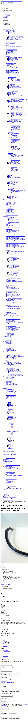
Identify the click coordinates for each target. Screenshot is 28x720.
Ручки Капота (14, 171)
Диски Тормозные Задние (11, 328)
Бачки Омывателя (12, 77)
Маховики (8, 54)
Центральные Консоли (16, 118)
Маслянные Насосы (10, 53)
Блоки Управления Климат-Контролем (14, 238)
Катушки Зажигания (10, 287)
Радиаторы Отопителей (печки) (13, 369)
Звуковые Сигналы (10, 285)
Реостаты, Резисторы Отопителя (13, 308)
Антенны (8, 223)
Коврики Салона (12, 85)
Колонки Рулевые (10, 354)
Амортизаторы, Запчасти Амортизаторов (15, 475)
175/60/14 (10, 441)
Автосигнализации (10, 217)
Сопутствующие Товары (8, 451)
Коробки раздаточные (10, 204)
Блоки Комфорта (9, 225)
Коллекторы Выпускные (11, 49)
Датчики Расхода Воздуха (14, 270)
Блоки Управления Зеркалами (12, 237)
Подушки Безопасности (16, 79)
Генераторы (8, 248)
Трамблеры (8, 312)
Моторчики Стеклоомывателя (12, 295)
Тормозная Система (7, 324)
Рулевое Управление (7, 351)
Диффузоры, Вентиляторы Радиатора (14, 281)
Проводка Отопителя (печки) (14, 306)
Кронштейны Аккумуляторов (14, 220)
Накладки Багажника (15, 158)
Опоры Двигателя (10, 61)
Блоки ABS (8, 224)
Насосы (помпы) (9, 367)
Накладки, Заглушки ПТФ (14, 181)
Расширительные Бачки (11, 321)
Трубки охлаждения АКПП (12, 215)
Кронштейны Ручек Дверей (17, 98)
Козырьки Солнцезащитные (14, 87)
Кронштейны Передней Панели (18, 109)
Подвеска (5, 398)
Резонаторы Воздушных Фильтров (16, 37)
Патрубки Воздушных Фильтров (15, 36)
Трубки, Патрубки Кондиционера (15, 375)
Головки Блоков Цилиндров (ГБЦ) (13, 39)
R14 (12, 424)
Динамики (8, 279)
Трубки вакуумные (10, 71)
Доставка (5, 13)
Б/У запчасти (6, 650)
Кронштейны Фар (10, 389)
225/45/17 (10, 448)
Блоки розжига (9, 229)
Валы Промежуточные (11, 202)
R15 (12, 425)
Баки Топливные (9, 343)
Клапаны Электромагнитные (12, 288)
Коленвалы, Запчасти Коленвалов (13, 46)
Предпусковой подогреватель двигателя (12, 28)
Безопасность (11, 78)
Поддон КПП (9, 211)
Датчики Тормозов (12, 273)
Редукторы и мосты (10, 212)
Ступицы (10, 409)
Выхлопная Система (7, 336)
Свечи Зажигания (10, 309)
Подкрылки (11, 183)
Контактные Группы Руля (11, 292)
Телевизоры (11, 196)
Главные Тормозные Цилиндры (13, 327)
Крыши (10, 175)
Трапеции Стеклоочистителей (15, 298)
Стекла (9, 195)
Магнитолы (8, 293)
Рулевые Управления (7, 461)
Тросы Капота (9, 381)
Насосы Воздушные (10, 300)
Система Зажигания (10, 484)
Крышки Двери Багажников (17, 157)
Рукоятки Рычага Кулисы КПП (15, 95)
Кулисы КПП (9, 210)
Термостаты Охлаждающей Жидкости (14, 322)
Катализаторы (9, 340)
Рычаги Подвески (12, 405)
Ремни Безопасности (15, 80)
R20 (12, 430)
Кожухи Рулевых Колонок (14, 86)
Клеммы (7, 480)
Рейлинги (10, 187)
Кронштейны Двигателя (11, 50)
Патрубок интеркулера (11, 63)
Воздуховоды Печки (10, 364)
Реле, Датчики (9, 482)
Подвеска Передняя (10, 411)
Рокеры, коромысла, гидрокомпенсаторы (15, 68)
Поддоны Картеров (10, 64)
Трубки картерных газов (13, 38)
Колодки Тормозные (10, 469)
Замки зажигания (12, 486)
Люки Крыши (11, 178)
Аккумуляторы (9, 218)
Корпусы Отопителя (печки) (12, 365)
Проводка (8, 305)
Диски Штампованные (13, 431)
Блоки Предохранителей (11, 226)
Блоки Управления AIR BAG (12, 230)
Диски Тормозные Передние (12, 329)
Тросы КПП (8, 382)
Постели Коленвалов (10, 66)
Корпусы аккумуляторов (13, 219)
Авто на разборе (6, 15)
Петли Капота (14, 170)
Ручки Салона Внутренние (14, 100)
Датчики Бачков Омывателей (14, 254)
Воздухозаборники (12, 33)
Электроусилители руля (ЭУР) (12, 362)
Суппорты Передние (10, 334)
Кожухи (7, 45)
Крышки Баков (11, 176)
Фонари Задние (9, 397)
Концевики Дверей (15, 137)
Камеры (7, 286)
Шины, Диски (6, 420)
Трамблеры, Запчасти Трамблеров (13, 488)
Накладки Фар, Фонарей (13, 179)
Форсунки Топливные (11, 350)
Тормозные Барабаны (10, 335)
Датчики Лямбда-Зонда (13, 266)
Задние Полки (11, 84)
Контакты (5, 17)
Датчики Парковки (12, 267)
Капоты (12, 168)
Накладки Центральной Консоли (18, 116)
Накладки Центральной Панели (18, 111)
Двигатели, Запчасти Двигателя (10, 29)
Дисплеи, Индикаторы (11, 280)
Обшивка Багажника (15, 160)
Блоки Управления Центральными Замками (15, 247)
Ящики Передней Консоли (17, 119)
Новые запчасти (6, 651)
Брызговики (13, 184)
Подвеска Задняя (9, 399)
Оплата (4, 11)
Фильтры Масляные (10, 473)
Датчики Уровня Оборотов (14, 275)
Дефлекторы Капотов (16, 165)
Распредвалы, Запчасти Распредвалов (14, 67)
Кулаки (10, 403)
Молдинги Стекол (15, 141)
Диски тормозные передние (12, 468)
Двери (12, 134)
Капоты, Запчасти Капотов (14, 163)
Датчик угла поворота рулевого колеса (16, 251)
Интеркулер (8, 44)
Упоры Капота (14, 172)
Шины (7, 436)
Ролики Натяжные (12, 60)
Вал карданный (9, 201)
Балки (9, 402)
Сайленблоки (9, 476)
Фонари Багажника (10, 396)
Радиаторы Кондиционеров (14, 374)
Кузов (4, 74)
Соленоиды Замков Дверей (20, 136)
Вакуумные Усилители (11, 326)
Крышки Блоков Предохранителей (16, 227)
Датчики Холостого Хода (14, 278)
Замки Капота (14, 167)
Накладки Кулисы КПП (16, 115)
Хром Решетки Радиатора (16, 192)
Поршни (8, 65)
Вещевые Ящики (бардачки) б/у (15, 81)
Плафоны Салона (9, 390)
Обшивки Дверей (12, 93)
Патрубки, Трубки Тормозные (12, 330)
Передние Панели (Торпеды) (17, 112)
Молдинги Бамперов (15, 126)
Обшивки (10, 92)
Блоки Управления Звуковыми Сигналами (15, 236)
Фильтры (5, 470)
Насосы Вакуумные (12, 58)
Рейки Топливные (10, 347)
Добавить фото (19, 702)
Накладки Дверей (15, 142)
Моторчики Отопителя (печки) (13, 294)
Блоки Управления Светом (12, 244)
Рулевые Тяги (9, 361)
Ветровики (10, 132)
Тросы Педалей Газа (10, 383)
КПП (7, 205)
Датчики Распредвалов (13, 268)
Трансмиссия (6, 199)
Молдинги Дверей (15, 140)
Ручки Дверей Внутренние (14, 96)
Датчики (8, 250)
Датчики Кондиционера (13, 265)
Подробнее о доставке (5, 584)
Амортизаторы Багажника (17, 155)
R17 (12, 427)
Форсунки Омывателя (11, 313)
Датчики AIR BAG (12, 253)
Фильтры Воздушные (10, 472)
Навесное (8, 56)
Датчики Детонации (12, 259)
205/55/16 (10, 445)
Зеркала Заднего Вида (13, 162)
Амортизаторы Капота (16, 164)
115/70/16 (10, 437)
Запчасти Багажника (12, 154)
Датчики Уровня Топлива (14, 277)
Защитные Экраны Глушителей (13, 338)
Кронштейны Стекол (15, 139)
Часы (7, 314)
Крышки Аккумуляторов (13, 222)
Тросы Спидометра (10, 385)
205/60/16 (10, 446)
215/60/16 (10, 447)
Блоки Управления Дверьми (12, 233)
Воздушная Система (10, 31)
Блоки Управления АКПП (11, 231)
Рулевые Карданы (10, 357)
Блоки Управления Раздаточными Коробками (16, 243)
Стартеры (8, 310)
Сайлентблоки (11, 406)
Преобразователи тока (11, 303)
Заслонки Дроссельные (11, 42)
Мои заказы (5, 656)
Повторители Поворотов (11, 391)
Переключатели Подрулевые (12, 302)
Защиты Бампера (14, 123)
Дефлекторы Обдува (12, 82)
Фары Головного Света (11, 395)
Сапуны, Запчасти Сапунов (12, 70)
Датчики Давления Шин (13, 258)
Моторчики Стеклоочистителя (12, 296)
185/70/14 (10, 443)
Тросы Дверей (9, 379)
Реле (7, 307)
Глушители (8, 337)
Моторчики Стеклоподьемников (18, 150)
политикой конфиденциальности (8, 682)
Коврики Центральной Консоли (18, 114)
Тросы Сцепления (10, 386)
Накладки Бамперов (15, 127)
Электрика (5, 216)
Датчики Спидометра (13, 271)
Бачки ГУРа (8, 353)
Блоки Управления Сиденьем (12, 245)
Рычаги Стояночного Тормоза (15, 101)
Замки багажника (15, 156)
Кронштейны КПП (10, 209)
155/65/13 (10, 439)
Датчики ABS (11, 252)
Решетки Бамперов (15, 128)
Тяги (9, 410)
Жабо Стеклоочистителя (13, 151)
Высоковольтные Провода (11, 479)
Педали (7, 301)
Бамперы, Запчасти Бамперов (14, 121)
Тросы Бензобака (9, 378)
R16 (12, 426)
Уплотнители (11, 103)
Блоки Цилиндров (10, 30)
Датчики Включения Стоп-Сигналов (16, 255)
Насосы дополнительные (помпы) (13, 317)
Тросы (4, 376)
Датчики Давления (12, 257)
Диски (7, 421)
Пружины (10, 404)
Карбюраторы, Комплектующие (13, 465)
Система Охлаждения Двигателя (10, 315)
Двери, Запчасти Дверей (13, 133)
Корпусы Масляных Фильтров (15, 57)
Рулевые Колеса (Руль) (11, 358)
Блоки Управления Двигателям (13, 234)
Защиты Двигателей (10, 43)
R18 (12, 428)
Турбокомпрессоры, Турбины (12, 72)
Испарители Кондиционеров (14, 371)
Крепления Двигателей (11, 455)
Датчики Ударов (12, 274)
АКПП (9, 206)
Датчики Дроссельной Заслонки (15, 262)
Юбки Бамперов (14, 130)
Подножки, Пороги (12, 185)
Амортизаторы (11, 400)
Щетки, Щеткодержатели (14, 197)
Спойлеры (10, 194)
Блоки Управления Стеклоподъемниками (15, 246)
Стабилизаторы (11, 407)
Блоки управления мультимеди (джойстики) (15, 239)
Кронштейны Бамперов (16, 125)
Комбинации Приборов (11, 291)
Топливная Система (7, 341)
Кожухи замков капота (16, 169)
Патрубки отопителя (10, 368)
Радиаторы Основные (10, 320)
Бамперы (13, 122)
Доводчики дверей (10, 282)
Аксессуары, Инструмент (8, 491)
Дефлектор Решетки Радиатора (18, 190)
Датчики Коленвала (12, 264)
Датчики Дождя (11, 260)
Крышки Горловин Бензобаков (12, 345)
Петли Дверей (14, 146)
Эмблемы (10, 198)
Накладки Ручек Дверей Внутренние (19, 99)
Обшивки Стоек (14, 91)
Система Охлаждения (10, 458)
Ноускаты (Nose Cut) (13, 182)
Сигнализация (9, 483)
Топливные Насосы (10, 348)
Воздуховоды (11, 32)
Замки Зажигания (10, 284)
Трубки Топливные (10, 349)
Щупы (7, 73)
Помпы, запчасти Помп (13, 59)
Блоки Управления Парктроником (13, 240)
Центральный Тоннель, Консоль (15, 113)
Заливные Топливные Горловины (13, 344)
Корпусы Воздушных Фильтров (15, 35)
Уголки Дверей (17, 143)
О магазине (5, 16)
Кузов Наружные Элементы (12, 120)
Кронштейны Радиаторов (11, 316)
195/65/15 (10, 444)
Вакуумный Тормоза (10, 467)
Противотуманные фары (11, 490)
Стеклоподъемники (15, 148)
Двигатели (8, 40)
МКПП (10, 208)
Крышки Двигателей (10, 51)
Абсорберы (8, 342)
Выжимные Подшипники (11, 203)
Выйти (4, 657)
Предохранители (9, 481)
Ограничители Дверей (16, 144)
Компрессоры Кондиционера (14, 372)
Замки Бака (10, 153)
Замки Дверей (14, 135)
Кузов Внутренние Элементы (12, 75)
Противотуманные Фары (11, 392)
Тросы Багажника (10, 377)
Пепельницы (11, 94)
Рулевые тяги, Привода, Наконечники (14, 462)
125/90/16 (10, 438)
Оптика (5, 388)
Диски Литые (11, 423)
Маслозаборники (9, 52)
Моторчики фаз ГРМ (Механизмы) (13, 299)
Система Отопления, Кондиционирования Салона (14, 363)
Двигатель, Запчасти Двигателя (10, 454)
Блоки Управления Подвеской (12, 241)
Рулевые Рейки (9, 360)
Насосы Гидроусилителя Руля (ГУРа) (14, 355)
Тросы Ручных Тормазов (11, 384)
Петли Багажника (15, 161)
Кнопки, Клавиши (10, 289)
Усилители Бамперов (15, 129)
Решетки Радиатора (15, 191)
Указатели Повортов (10, 393)
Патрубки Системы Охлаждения (13, 319)
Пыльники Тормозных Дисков (12, 331)
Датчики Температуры (13, 272)
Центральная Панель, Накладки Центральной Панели (15, 106)
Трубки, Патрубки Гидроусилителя (16, 356)
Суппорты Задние (10, 333)
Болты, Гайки (6, 450)
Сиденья (10, 102)
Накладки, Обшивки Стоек (14, 89)
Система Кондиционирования (12, 370)
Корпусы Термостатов (13, 323)
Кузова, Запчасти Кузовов (14, 177)
